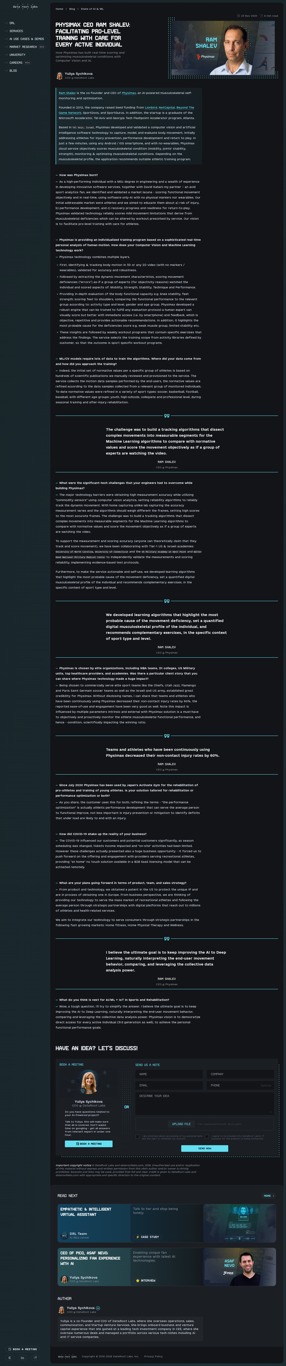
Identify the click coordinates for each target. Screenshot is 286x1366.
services (13, 31)
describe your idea (154, 1096)
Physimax (129, 92)
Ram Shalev (67, 92)
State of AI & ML (92, 8)
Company (217, 1074)
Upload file (181, 1124)
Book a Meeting (24, 1349)
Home (59, 8)
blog (10, 71)
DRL (9, 23)
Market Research (24, 47)
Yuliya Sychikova (79, 73)
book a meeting (91, 1144)
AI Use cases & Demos (24, 39)
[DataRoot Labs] (25, 7)
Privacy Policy (153, 1356)
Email (144, 1085)
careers (17, 63)
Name (143, 1074)
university (14, 55)
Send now (204, 1148)
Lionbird (151, 107)
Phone (215, 1085)
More (267, 1196)
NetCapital (167, 107)
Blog (72, 8)
